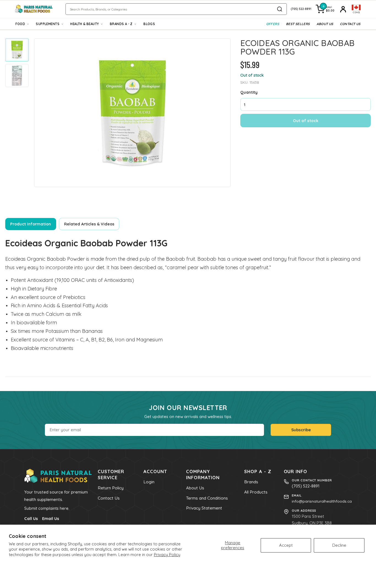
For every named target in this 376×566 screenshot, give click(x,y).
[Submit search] (279, 9)
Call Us (31, 518)
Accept (286, 545)
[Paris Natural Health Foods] (34, 9)
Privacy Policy (167, 554)
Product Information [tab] (30, 224)
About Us (325, 24)
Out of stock (305, 120)
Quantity (249, 92)
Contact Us (350, 24)
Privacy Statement (204, 508)
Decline (339, 545)
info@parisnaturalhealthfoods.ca (322, 501)
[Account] (343, 9)
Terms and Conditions (207, 498)
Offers (272, 24)
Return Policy (111, 487)
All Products (256, 492)
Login (148, 481)
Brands (251, 481)
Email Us (50, 518)
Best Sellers (298, 24)
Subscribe (301, 429)
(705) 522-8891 (305, 486)
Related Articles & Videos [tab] (89, 224)
